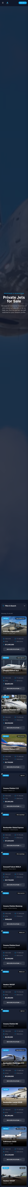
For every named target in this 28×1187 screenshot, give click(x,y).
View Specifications (13, 649)
